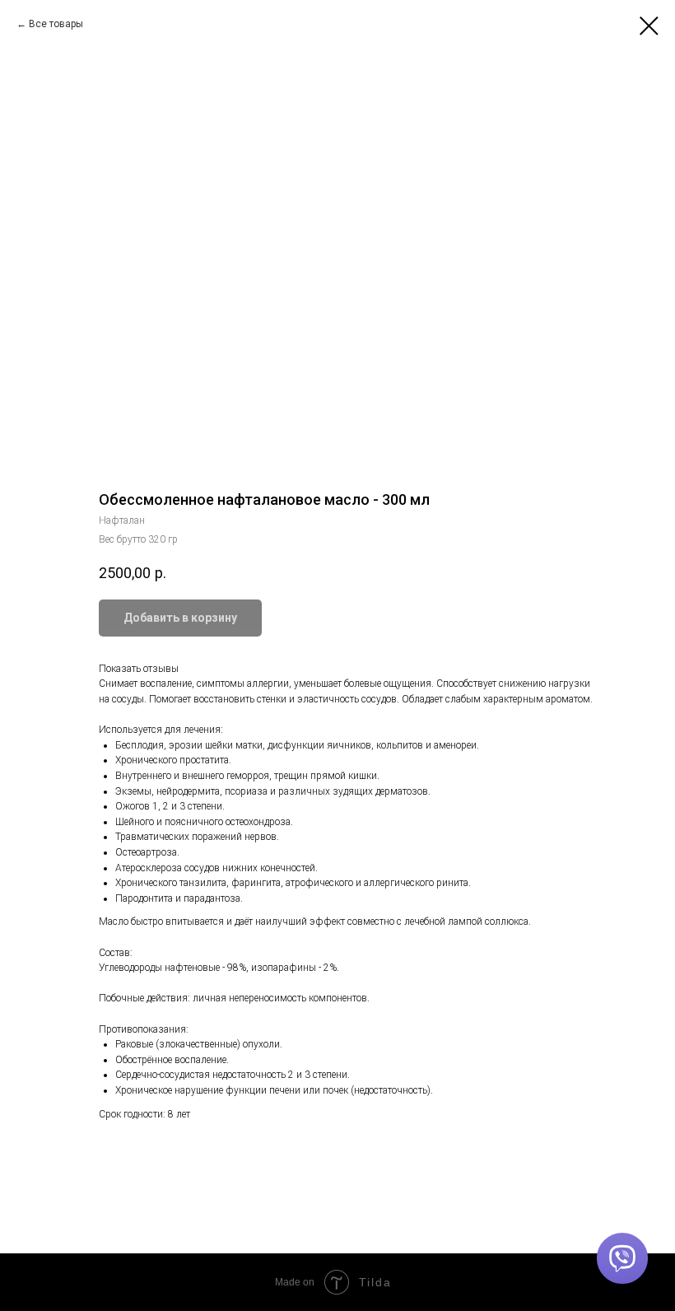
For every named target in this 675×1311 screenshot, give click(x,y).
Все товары (56, 24)
